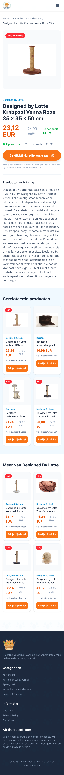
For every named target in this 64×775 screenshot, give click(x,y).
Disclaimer (8, 720)
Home (6, 18)
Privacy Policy (10, 715)
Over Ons (8, 710)
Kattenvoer (9, 674)
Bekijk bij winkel (16, 368)
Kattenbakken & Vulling (16, 679)
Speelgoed (9, 684)
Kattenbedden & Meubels (27, 18)
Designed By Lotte (13, 99)
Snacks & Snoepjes (13, 694)
